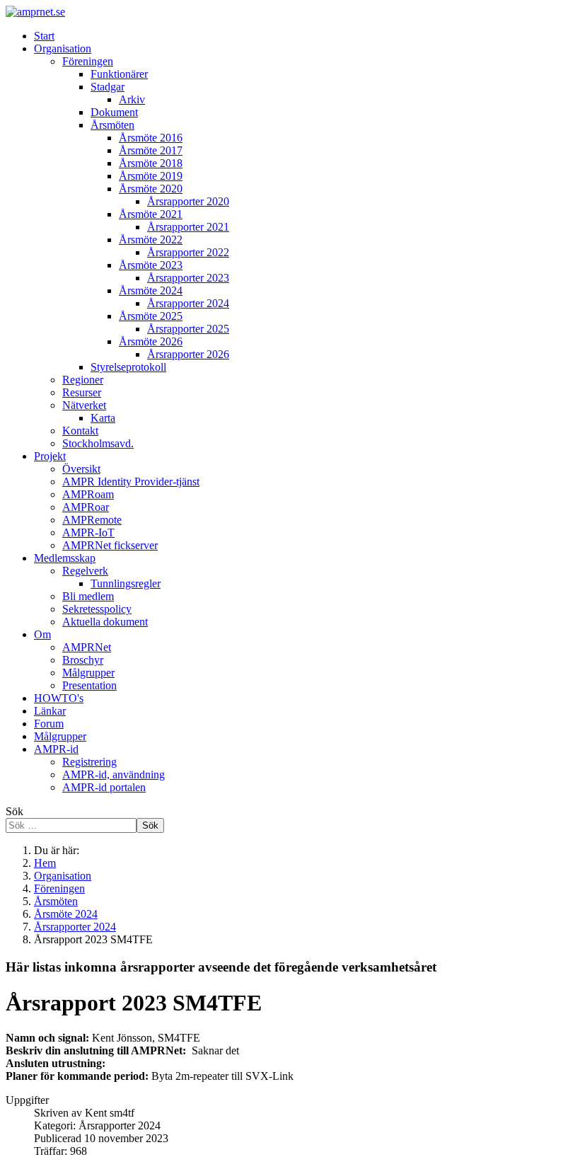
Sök (14, 811)
